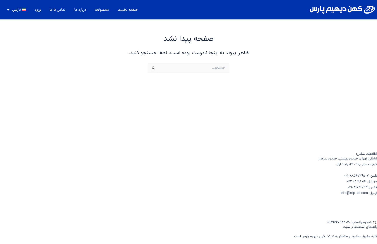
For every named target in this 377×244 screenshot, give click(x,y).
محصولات (102, 9)
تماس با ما (57, 9)
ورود (38, 9)
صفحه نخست (128, 9)
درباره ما (80, 9)
